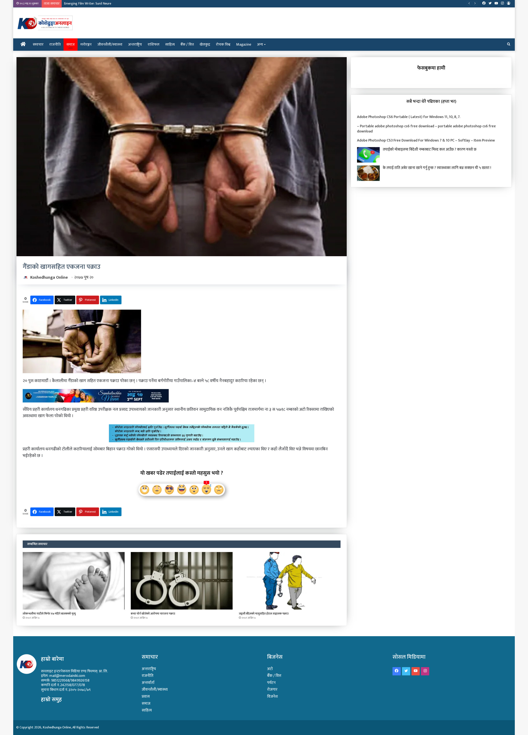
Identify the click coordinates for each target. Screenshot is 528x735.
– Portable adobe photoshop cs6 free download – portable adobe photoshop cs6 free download (426, 128)
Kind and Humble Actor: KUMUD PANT (90, 3)
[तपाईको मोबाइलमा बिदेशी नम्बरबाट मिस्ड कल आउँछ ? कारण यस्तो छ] (368, 155)
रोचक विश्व (223, 44)
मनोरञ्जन (86, 44)
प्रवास (146, 696)
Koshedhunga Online (49, 277)
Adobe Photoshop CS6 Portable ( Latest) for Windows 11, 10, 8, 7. (408, 117)
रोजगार (272, 689)
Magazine (243, 44)
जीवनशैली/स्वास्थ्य (109, 44)
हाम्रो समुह (51, 699)
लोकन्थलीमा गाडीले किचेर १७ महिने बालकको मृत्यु (49, 613)
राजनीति (55, 44)
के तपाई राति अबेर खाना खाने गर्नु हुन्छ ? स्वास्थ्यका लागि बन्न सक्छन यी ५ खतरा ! (437, 168)
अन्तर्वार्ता (148, 683)
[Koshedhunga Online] (44, 23)
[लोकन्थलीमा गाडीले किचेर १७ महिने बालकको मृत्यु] (74, 581)
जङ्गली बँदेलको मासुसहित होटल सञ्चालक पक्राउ (264, 613)
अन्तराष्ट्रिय (135, 44)
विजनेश (272, 696)
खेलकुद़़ (205, 44)
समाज (70, 44)
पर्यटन (271, 683)
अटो (270, 669)
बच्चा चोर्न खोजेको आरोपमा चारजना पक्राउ (153, 613)
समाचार (38, 44)
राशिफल (153, 44)
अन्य (260, 44)
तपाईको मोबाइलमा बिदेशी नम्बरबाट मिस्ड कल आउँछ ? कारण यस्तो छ (429, 149)
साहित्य (170, 44)
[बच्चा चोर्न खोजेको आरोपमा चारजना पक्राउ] (182, 581)
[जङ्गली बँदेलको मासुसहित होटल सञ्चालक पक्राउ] (290, 581)
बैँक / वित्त (187, 44)
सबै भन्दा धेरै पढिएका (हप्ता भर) (431, 101)
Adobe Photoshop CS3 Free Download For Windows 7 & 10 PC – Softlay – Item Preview (426, 140)
